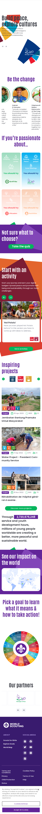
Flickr (31, 753)
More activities (21, 349)
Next (6, 46)
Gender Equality (34, 650)
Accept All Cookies (21, 810)
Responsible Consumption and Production (9, 654)
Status (4, 783)
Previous (3, 46)
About (6, 735)
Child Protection (8, 780)
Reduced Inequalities (16, 661)
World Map (7, 747)
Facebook (31, 741)
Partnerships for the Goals (12, 379)
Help (24, 780)
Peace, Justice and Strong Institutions (14, 637)
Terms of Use (28, 776)
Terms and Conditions (6, 771)
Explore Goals (9, 744)
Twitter (25, 747)
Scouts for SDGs (10, 740)
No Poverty (21, 379)
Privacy (5, 776)
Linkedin (25, 753)
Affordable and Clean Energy (30, 658)
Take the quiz (21, 246)
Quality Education (33, 645)
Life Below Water (8, 645)
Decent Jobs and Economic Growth (26, 661)
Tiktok (25, 758)
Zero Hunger (29, 379)
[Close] (38, 789)
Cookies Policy (28, 771)
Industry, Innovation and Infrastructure (21, 661)
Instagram (25, 741)
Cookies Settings (21, 804)
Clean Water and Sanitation (33, 654)
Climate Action (8, 650)
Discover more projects (21, 508)
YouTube (31, 747)
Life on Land (10, 641)
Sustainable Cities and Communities (12, 658)
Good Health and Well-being (37, 379)
